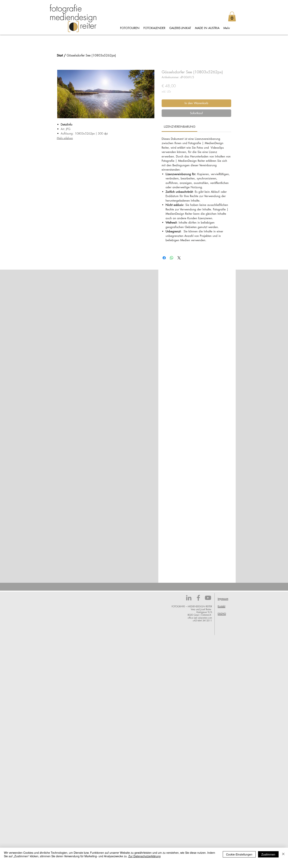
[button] (232, 16)
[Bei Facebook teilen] (164, 257)
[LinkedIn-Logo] (189, 598)
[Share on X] (179, 257)
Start (60, 55)
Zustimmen (268, 854)
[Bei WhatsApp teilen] (171, 257)
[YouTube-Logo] (208, 598)
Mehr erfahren (65, 138)
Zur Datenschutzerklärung (144, 856)
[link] (179, 126)
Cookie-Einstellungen (239, 854)
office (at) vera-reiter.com (200, 617)
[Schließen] (283, 854)
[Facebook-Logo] (198, 598)
